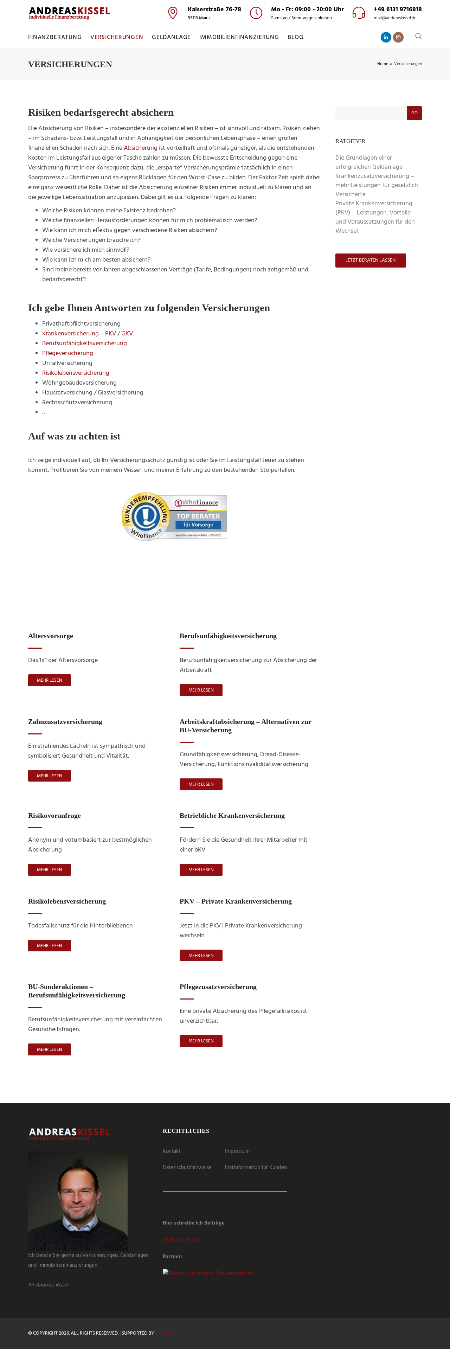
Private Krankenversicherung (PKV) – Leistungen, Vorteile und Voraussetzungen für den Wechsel (375, 217)
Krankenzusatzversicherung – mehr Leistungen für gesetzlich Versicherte (376, 185)
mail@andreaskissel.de (395, 18)
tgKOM (163, 1333)
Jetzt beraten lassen (174, 602)
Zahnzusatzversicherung (65, 721)
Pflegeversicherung (67, 353)
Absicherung (141, 148)
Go (414, 113)
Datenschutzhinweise (187, 1167)
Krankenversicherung (70, 334)
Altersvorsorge (50, 636)
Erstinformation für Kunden (256, 1167)
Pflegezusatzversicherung (218, 986)
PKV (110, 334)
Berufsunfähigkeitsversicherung (84, 344)
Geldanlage (171, 37)
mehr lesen (49, 680)
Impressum (237, 1151)
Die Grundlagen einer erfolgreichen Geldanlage (369, 162)
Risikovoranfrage (54, 815)
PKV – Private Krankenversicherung (236, 901)
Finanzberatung (55, 37)
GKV (127, 334)
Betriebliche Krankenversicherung (232, 815)
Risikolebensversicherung (75, 373)
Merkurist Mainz (181, 1240)
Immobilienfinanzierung (239, 37)
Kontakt (172, 1151)
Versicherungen (116, 37)
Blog (295, 37)
